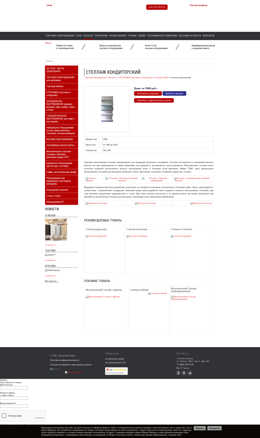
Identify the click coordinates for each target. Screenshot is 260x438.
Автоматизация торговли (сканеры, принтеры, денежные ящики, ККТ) (58, 154)
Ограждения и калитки (57, 189)
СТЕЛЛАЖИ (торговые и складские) (58, 94)
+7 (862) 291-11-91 (62, 13)
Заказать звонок (157, 7)
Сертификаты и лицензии (162, 36)
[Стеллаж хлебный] (148, 293)
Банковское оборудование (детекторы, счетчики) (59, 164)
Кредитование (117, 36)
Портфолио (101, 36)
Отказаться (214, 428)
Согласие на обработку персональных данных (71, 365)
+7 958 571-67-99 (205, 13)
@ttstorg (126, 7)
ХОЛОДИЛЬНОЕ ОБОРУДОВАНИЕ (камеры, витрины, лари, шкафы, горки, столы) (60, 105)
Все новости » (51, 281)
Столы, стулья (53, 195)
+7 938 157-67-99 (205, 16)
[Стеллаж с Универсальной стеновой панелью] (193, 181)
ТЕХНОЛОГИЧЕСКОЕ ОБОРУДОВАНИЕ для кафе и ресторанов (60, 118)
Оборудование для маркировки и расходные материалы (58, 181)
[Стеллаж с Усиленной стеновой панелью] (122, 181)
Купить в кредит (174, 93)
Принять (200, 428)
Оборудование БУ (55, 201)
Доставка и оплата (190, 36)
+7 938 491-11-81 (61, 10)
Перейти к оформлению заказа (154, 100)
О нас (79, 36)
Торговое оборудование (60, 36)
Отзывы (132, 36)
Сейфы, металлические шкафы (61, 172)
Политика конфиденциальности (64, 360)
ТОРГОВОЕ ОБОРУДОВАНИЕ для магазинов (60, 79)
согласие (86, 428)
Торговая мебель (54, 86)
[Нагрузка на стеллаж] (96, 203)
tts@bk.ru (201, 23)
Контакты (208, 36)
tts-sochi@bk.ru (60, 20)
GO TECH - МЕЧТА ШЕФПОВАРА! (55, 70)
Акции (141, 36)
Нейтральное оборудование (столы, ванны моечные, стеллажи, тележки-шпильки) (60, 130)
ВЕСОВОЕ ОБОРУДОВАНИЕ (59, 139)
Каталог (88, 36)
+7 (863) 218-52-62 (205, 10)
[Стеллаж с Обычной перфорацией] (156, 181)
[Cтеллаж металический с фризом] (94, 181)
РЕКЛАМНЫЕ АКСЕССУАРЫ (60, 145)
